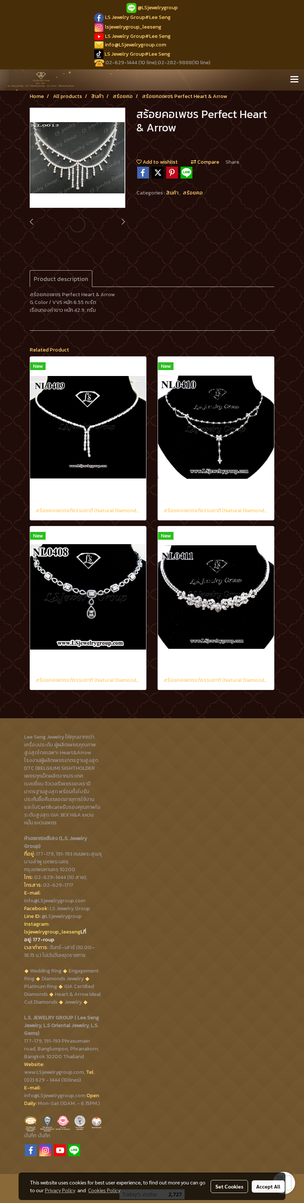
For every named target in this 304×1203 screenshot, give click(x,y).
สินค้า (172, 193)
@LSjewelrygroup (158, 8)
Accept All (268, 1186)
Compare (207, 162)
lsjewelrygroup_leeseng (133, 27)
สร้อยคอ (193, 193)
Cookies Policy (104, 1190)
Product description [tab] (61, 278)
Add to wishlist (160, 162)
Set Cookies (229, 1186)
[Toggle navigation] (294, 80)
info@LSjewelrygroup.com (135, 45)
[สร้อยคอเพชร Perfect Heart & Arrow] (77, 158)
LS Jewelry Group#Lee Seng (138, 17)
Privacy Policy (60, 1190)
